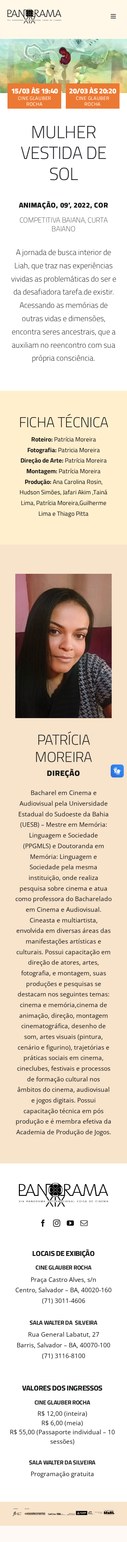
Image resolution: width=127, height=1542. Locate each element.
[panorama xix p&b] (34, 12)
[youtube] (70, 1223)
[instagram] (56, 1223)
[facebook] (43, 1223)
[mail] (84, 1223)
